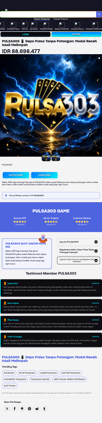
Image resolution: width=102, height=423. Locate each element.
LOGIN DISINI (44, 175)
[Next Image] (100, 106)
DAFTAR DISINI (16, 175)
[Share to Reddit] (37, 408)
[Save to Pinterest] (29, 408)
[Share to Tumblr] (44, 408)
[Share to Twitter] (7, 408)
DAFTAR (76, 34)
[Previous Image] (2, 106)
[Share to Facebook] (14, 408)
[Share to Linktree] (22, 408)
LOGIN (25, 34)
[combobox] (48, 14)
